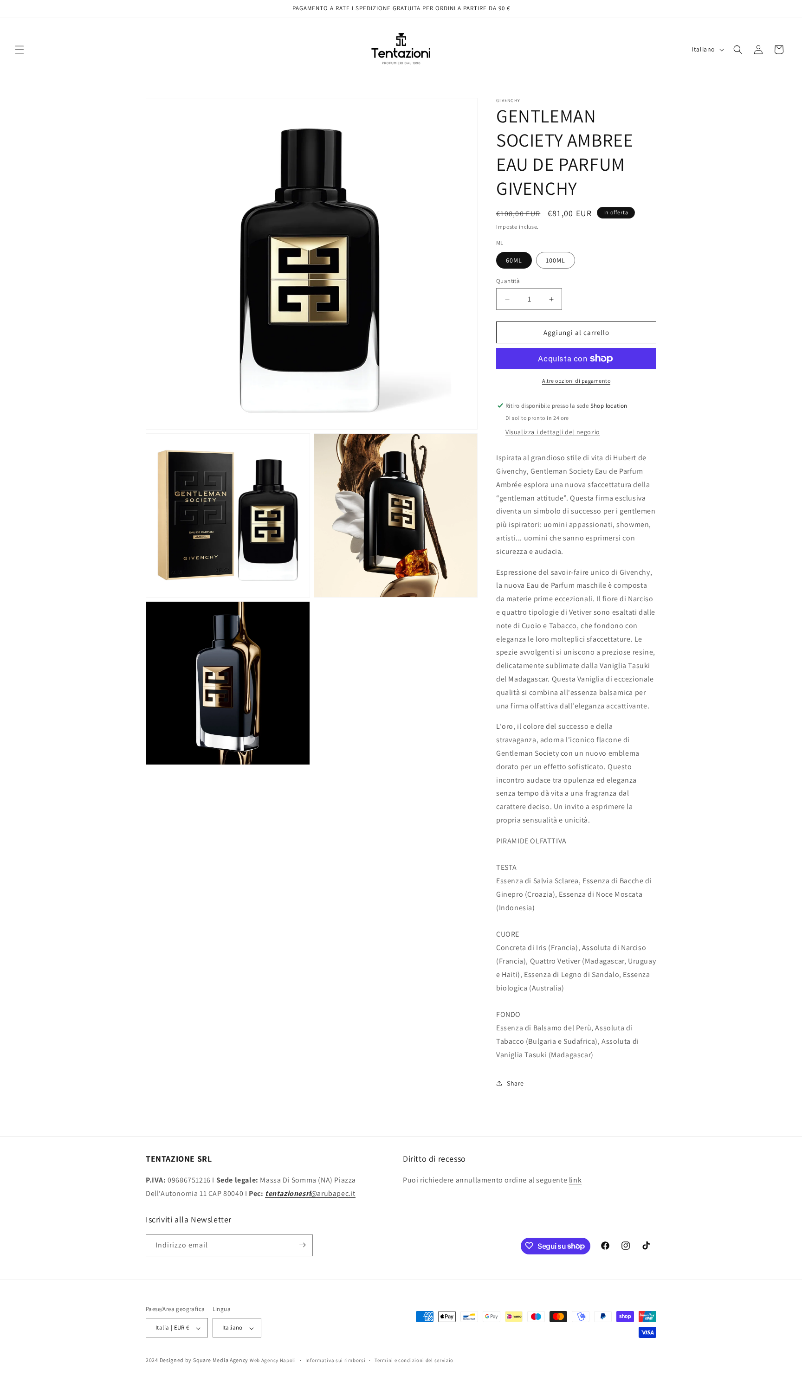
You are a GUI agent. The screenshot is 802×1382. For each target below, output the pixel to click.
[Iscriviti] (302, 1245)
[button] (19, 49)
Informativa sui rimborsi (335, 1360)
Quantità (508, 281)
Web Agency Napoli (273, 1360)
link (575, 1179)
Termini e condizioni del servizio (414, 1360)
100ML (555, 260)
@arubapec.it (310, 1193)
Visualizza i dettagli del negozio (552, 432)
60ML (514, 260)
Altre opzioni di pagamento (576, 380)
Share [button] (515, 1083)
